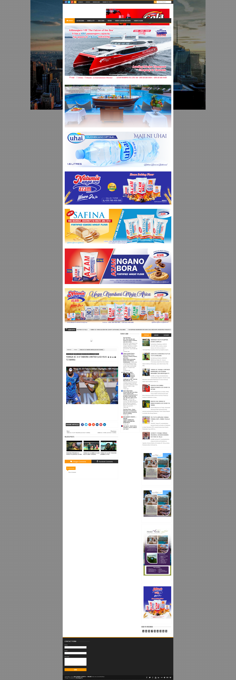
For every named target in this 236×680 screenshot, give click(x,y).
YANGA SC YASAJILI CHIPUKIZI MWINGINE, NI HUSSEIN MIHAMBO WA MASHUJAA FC (160, 371)
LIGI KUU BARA (80, 21)
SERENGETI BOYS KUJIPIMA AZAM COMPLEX (159, 340)
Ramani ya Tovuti (107, 2)
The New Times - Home (129, 409)
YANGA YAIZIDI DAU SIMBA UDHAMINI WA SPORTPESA (129, 421)
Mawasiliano (96, 2)
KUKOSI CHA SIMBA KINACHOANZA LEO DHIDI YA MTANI (160, 387)
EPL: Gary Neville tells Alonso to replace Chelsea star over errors (130, 340)
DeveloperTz (79, 678)
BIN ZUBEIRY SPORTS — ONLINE (83, 676)
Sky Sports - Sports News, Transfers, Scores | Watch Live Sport (130, 427)
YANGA (75, 349)
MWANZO (70, 21)
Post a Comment (72, 472)
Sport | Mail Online (128, 391)
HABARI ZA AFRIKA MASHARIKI (123, 21)
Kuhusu (88, 2)
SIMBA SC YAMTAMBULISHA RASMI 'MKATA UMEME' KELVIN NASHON (139, 329)
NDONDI (110, 21)
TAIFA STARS (101, 21)
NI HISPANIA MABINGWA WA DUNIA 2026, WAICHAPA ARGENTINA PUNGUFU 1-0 (94, 329)
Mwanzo (80, 2)
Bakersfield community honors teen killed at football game (129, 361)
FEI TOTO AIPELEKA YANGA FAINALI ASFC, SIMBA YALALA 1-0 (160, 419)
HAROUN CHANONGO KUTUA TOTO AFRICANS (160, 354)
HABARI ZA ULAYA (138, 21)
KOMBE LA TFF (90, 21)
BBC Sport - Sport (128, 372)
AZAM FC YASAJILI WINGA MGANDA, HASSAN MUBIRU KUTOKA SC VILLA (160, 435)
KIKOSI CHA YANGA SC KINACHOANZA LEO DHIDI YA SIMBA (160, 403)
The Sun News (127, 337)
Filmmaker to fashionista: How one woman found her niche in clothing (130, 412)
